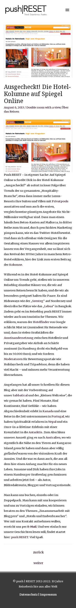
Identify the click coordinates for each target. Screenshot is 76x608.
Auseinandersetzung (19, 338)
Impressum (48, 594)
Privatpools (60, 201)
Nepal (52, 421)
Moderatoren (13, 359)
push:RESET (19, 537)
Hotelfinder (41, 322)
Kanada (48, 411)
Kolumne (15, 264)
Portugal (57, 416)
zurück (38, 552)
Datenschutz (28, 594)
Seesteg (37, 301)
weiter (38, 563)
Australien (53, 437)
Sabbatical (20, 395)
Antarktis (35, 432)
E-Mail (31, 526)
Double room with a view (43, 107)
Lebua (48, 306)
